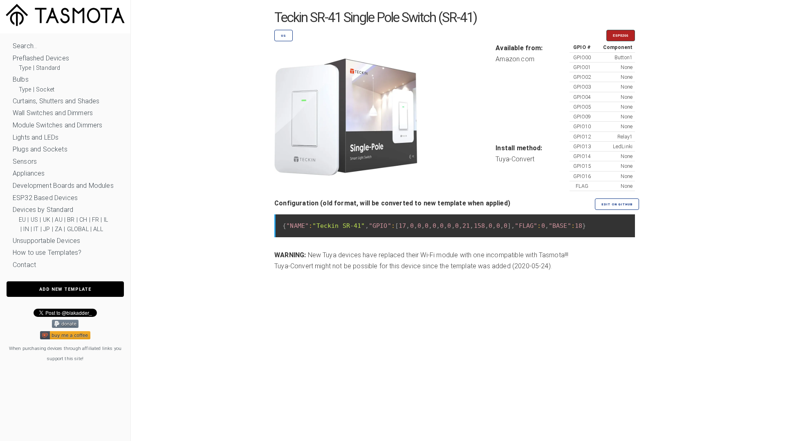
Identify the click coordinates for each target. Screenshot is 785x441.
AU (58, 219)
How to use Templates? (47, 252)
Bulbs (21, 79)
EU (22, 219)
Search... (25, 46)
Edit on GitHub (616, 204)
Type (25, 68)
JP (46, 229)
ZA (58, 229)
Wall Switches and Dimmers (53, 113)
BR (70, 219)
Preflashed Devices (41, 58)
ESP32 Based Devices (45, 198)
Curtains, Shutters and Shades (56, 101)
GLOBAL (78, 229)
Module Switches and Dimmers (57, 125)
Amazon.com (515, 59)
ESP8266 (620, 36)
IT (36, 229)
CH (83, 219)
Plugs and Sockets (40, 149)
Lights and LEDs (35, 137)
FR (95, 219)
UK (46, 219)
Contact (24, 265)
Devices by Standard (43, 210)
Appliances (29, 173)
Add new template (65, 289)
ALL (98, 229)
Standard (48, 68)
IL (106, 219)
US (34, 219)
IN (26, 229)
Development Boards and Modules (63, 185)
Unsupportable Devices (46, 241)
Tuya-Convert (515, 159)
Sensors (25, 161)
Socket (45, 89)
